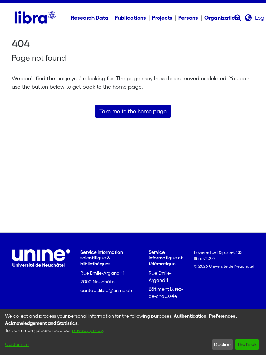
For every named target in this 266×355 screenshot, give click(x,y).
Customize (17, 344)
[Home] (35, 17)
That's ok (247, 344)
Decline (222, 344)
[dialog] (133, 332)
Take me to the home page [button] (133, 111)
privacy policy (87, 330)
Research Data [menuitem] (89, 18)
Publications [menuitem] (130, 18)
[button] (238, 18)
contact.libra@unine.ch (106, 290)
